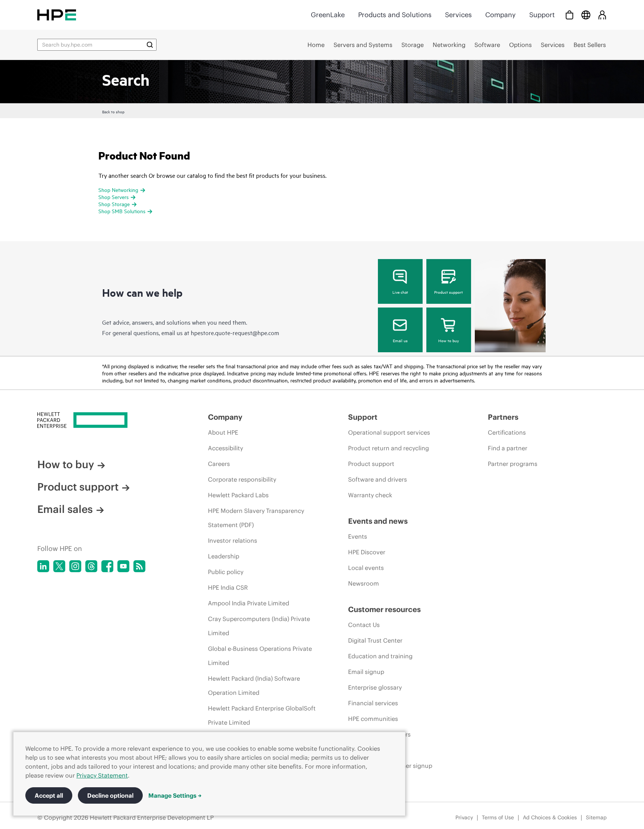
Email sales (65, 509)
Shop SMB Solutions (121, 210)
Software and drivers (377, 479)
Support (542, 14)
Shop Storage (114, 203)
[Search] (150, 45)
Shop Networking (118, 189)
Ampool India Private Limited (248, 603)
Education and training (380, 656)
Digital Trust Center (375, 640)
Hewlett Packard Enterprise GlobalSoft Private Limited (262, 715)
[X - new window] (59, 566)
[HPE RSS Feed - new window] (139, 566)
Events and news (378, 521)
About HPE (223, 432)
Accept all (49, 795)
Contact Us (364, 624)
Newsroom (363, 583)
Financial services (373, 703)
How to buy (448, 340)
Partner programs (512, 463)
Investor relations (232, 540)
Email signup (366, 671)
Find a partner (507, 448)
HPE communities (373, 718)
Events (357, 536)
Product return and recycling (388, 448)
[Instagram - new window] (75, 566)
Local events (366, 567)
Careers (219, 463)
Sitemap (596, 817)
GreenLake (328, 14)
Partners (503, 417)
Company (500, 14)
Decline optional (110, 795)
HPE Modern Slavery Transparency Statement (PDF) (256, 518)
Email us (400, 340)
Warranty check (370, 495)
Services (458, 14)
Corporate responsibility (242, 479)
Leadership (223, 556)
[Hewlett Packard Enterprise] (56, 15)
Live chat (400, 292)
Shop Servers (113, 196)
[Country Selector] (585, 15)
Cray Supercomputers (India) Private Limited (259, 626)
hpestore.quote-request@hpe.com (235, 332)
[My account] (602, 15)
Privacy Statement (102, 775)
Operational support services (389, 432)
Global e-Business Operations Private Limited (260, 655)
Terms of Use (498, 817)
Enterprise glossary (375, 687)
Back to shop (113, 111)
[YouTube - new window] (123, 566)
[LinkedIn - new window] (43, 566)
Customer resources (384, 609)
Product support (448, 292)
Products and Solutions (395, 14)
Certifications (507, 432)
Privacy (464, 817)
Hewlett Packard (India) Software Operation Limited (254, 685)
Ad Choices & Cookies (550, 817)
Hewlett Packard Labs (238, 495)
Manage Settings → (175, 795)
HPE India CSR (228, 587)
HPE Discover (366, 552)
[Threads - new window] (91, 566)
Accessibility (225, 448)
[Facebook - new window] (107, 566)
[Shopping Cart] (569, 15)
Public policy (225, 572)
